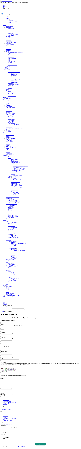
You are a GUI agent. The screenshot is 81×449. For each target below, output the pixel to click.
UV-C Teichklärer (11, 63)
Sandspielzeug (8, 146)
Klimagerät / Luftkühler (15, 278)
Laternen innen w (14, 183)
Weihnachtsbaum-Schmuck (13, 202)
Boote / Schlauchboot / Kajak (14, 72)
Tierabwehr (8, 66)
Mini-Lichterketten (14, 190)
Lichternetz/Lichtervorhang (16, 170)
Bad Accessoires (11, 226)
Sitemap (4, 417)
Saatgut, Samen (9, 47)
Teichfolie (10, 62)
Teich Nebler (10, 60)
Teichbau (7, 51)
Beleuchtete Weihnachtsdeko (16, 179)
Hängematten (10, 20)
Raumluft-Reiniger (12, 280)
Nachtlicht (10, 223)
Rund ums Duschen (12, 230)
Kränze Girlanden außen (15, 159)
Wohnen (4, 220)
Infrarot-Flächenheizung (15, 276)
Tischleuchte (13, 258)
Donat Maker (10, 117)
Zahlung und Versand (7, 420)
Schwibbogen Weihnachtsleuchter (12, 197)
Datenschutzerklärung (7, 403)
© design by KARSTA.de (20, 446)
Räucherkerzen (11, 210)
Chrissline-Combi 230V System (19, 165)
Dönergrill (8, 103)
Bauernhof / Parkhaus (10, 135)
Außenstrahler (11, 28)
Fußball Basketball (9, 140)
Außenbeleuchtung (12, 241)
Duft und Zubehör (11, 264)
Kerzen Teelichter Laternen (11, 265)
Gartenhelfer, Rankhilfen (10, 44)
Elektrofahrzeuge (9, 139)
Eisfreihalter (10, 53)
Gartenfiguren (8, 43)
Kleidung (7, 90)
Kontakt (4, 419)
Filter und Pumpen (12, 56)
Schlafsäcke (10, 22)
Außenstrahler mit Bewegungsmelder (18, 243)
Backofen (7, 100)
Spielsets (7, 148)
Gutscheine (5, 416)
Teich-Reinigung (11, 61)
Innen (9, 177)
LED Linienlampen (14, 254)
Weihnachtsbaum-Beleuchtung (19, 187)
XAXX (4, 285)
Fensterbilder (13, 180)
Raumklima (8, 270)
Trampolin (8, 152)
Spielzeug (5, 132)
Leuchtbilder (8, 267)
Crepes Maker (11, 116)
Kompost (7, 46)
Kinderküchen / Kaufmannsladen (12, 143)
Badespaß (7, 70)
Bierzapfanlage (9, 102)
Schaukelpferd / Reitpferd (11, 147)
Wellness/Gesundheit (7, 296)
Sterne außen (13, 172)
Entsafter (7, 108)
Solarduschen (8, 49)
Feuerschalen (8, 40)
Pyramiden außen (14, 171)
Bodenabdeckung (9, 37)
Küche (4, 99)
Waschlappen (13, 233)
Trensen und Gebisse (12, 96)
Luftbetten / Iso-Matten (12, 21)
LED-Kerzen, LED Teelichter (17, 185)
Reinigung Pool (14, 80)
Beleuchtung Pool (14, 75)
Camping (5, 16)
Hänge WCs (13, 235)
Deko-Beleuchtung (14, 249)
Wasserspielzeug (11, 86)
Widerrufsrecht (6, 400)
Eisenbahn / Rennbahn (10, 138)
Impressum (5, 404)
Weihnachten (5, 155)
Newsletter (4, 362)
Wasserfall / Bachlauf (12, 65)
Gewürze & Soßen (9, 288)
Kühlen (9, 277)
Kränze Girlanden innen (15, 182)
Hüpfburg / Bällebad (10, 141)
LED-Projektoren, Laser (13, 31)
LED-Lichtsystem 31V (17, 167)
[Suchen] (24, 309)
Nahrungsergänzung (10, 293)
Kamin (7, 262)
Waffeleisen (8, 130)
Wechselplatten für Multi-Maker (14, 124)
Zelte (7, 23)
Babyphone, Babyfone (12, 222)
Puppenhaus (8, 144)
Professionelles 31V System (18, 169)
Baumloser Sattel (11, 92)
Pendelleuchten (14, 257)
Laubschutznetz (11, 57)
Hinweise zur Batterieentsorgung (9, 418)
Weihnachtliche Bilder (12, 215)
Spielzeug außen (9, 149)
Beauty (7, 238)
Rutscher (7, 145)
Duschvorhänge (14, 231)
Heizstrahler (13, 274)
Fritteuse (7, 109)
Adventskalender (11, 205)
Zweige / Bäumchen (15, 195)
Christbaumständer (12, 199)
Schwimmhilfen (11, 83)
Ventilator (12, 279)
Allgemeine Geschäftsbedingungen (10, 402)
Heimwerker (5, 68)
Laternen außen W (14, 161)
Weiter (2, 378)
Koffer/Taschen (6, 97)
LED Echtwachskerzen (15, 184)
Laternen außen (11, 30)
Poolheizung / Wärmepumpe (16, 79)
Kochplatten (8, 112)
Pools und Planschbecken (13, 82)
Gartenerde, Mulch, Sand (11, 42)
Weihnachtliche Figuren (13, 216)
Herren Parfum (9, 290)
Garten (4, 25)
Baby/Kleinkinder (9, 133)
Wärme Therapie (9, 299)
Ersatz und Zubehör (12, 176)
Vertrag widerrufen (7, 401)
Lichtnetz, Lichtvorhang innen (17, 189)
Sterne (12, 191)
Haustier (7, 89)
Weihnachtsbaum (9, 198)
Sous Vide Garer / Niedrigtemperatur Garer (14, 128)
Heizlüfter (13, 273)
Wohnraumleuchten (12, 248)
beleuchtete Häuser (14, 178)
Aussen (9, 158)
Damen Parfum (9, 286)
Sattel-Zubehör (11, 94)
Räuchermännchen (12, 212)
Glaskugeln (10, 206)
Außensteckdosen (9, 26)
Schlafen (7, 19)
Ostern (7, 268)
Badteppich (10, 229)
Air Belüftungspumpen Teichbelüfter (15, 52)
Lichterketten (10, 33)
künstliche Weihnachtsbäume (14, 200)
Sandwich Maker (11, 123)
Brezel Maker (11, 115)
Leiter (12, 77)
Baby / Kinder (8, 221)
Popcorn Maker (11, 122)
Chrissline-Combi (14, 34)
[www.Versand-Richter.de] (6, 1)
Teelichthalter (10, 214)
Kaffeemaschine (9, 111)
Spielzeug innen (9, 150)
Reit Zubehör (8, 91)
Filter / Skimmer (14, 76)
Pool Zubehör (11, 73)
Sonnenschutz (8, 50)
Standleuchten (16, 194)
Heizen (9, 271)
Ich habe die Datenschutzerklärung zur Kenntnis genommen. (14, 375)
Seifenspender (13, 228)
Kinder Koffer (8, 98)
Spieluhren (10, 213)
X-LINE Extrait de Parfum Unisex (12, 295)
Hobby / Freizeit (6, 69)
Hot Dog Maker (11, 119)
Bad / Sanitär (8, 224)
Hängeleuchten (16, 193)
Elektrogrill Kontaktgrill (10, 107)
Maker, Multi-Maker (10, 114)
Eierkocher (8, 104)
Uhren (7, 284)
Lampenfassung (14, 251)
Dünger (7, 38)
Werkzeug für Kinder (10, 154)
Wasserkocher (8, 131)
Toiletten (10, 234)
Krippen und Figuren (12, 207)
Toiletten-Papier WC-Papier (13, 237)
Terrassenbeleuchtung (12, 35)
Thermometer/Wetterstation (11, 282)
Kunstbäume (13, 160)
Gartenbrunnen (9, 41)
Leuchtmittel (10, 246)
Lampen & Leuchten (12, 29)
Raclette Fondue (9, 127)
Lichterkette (13, 163)
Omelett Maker (11, 121)
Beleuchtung (8, 27)
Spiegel (7, 281)
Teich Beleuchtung (12, 58)
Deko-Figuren (8, 260)
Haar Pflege (8, 289)
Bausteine (7, 136)
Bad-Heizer (13, 272)
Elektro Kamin (11, 263)
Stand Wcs (13, 236)
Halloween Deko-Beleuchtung (19, 250)
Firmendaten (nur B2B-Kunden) (8, 320)
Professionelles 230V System (19, 168)
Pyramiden (10, 209)
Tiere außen (13, 174)
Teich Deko (10, 59)
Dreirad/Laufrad (9, 137)
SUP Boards (10, 85)
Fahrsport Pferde (11, 93)
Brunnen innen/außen (10, 259)
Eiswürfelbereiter (9, 106)
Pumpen (7, 18)
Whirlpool (10, 88)
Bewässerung (8, 36)
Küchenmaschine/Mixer (10, 113)
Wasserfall (13, 81)
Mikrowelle (8, 125)
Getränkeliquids (9, 287)
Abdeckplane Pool (14, 74)
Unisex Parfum (9, 294)
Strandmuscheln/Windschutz (13, 84)
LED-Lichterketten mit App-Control (20, 166)
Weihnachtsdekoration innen (11, 204)
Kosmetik (7, 292)
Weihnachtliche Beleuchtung (16, 175)
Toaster (7, 129)
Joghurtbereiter (11, 120)
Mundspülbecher (14, 227)
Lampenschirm (14, 252)
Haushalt (5, 67)
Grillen (7, 45)
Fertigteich (10, 54)
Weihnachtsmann (9, 218)
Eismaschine (8, 105)
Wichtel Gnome (11, 217)
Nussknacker (10, 208)
